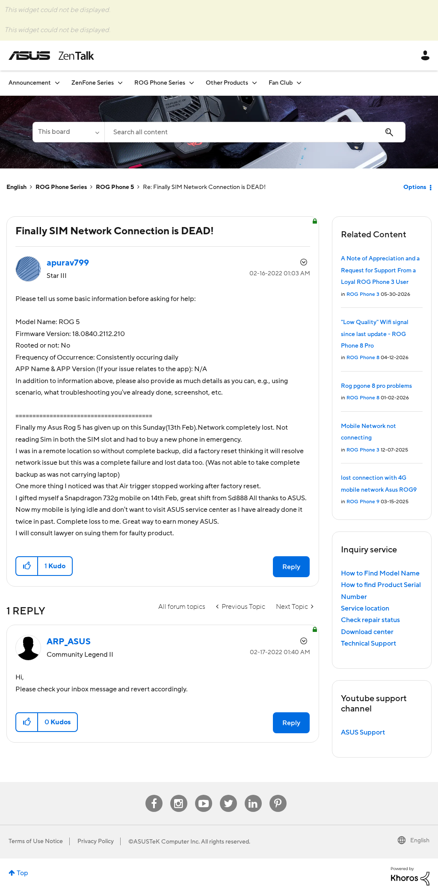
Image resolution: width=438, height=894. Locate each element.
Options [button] (414, 187)
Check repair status (370, 620)
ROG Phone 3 (362, 294)
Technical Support (368, 643)
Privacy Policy (95, 841)
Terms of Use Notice (36, 841)
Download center (367, 632)
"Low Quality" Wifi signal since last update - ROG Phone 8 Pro (374, 334)
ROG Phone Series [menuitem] (159, 83)
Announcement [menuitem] (30, 83)
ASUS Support (363, 732)
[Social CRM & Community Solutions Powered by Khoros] (410, 875)
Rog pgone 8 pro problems (376, 386)
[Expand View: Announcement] (57, 83)
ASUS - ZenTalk (51, 55)
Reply (291, 567)
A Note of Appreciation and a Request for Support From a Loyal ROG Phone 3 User (380, 270)
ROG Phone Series (61, 187)
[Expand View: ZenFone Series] (120, 83)
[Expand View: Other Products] (254, 83)
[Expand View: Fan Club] (299, 83)
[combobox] (254, 132)
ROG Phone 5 (115, 187)
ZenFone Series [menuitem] (92, 83)
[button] (27, 566)
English (16, 187)
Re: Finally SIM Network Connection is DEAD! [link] (204, 187)
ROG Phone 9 (362, 502)
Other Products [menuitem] (227, 83)
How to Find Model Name (380, 573)
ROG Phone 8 (362, 357)
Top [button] (22, 873)
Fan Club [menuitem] (281, 83)
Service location (365, 608)
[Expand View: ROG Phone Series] (191, 83)
